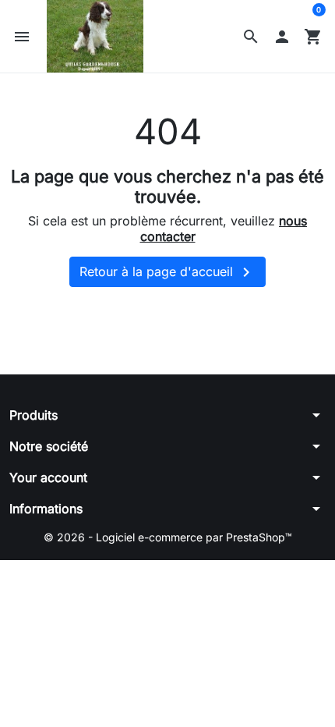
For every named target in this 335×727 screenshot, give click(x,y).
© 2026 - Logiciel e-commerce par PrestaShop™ (168, 537)
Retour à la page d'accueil (167, 272)
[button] (250, 36)
